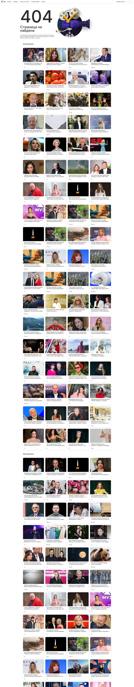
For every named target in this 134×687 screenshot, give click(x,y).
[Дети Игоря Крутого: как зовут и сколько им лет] (33, 103)
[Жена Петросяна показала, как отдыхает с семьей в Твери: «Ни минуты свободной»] (78, 372)
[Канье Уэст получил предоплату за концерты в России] (33, 528)
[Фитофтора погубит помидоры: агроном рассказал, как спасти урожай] (55, 80)
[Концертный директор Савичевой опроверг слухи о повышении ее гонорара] (78, 260)
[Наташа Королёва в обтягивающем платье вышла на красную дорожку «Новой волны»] (100, 557)
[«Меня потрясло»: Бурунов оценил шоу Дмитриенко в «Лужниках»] (55, 394)
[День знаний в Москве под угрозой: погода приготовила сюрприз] (78, 625)
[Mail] (2, 1)
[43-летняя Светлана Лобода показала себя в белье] (33, 148)
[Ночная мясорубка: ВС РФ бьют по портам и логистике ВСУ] (78, 215)
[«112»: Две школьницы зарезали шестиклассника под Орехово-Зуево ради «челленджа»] (78, 557)
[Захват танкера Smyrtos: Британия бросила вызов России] (33, 669)
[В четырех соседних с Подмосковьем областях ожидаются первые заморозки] (78, 103)
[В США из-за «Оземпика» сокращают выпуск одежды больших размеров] (55, 625)
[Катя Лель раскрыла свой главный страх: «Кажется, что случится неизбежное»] (78, 439)
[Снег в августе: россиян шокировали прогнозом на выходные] (100, 260)
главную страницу (35, 38)
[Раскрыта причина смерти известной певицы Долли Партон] (100, 148)
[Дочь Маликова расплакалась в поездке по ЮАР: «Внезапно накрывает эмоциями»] (78, 237)
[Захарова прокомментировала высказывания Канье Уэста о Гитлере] (55, 506)
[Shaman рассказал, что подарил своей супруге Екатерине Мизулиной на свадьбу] (100, 80)
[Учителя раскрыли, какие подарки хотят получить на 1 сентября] (33, 461)
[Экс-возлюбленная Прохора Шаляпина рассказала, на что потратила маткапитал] (100, 580)
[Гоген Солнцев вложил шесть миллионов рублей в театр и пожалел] (78, 148)
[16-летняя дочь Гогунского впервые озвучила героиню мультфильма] (100, 372)
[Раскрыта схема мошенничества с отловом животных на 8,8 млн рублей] (100, 602)
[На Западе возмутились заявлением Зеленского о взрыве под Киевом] (55, 602)
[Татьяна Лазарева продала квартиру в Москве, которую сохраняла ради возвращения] (55, 148)
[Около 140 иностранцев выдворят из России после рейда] (33, 304)
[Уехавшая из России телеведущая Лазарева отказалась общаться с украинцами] (100, 349)
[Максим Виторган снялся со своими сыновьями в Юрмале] (33, 372)
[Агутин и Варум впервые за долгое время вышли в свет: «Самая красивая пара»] (55, 372)
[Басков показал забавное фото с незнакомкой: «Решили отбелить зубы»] (78, 416)
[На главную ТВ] (4, 1)
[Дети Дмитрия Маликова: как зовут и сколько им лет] (55, 103)
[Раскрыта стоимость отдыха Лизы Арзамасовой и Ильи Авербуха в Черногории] (55, 215)
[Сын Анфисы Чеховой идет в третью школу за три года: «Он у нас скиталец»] (55, 192)
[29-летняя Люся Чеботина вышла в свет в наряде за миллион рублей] (33, 215)
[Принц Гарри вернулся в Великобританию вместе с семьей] (100, 506)
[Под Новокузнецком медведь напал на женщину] (100, 647)
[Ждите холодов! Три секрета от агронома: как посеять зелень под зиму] (100, 528)
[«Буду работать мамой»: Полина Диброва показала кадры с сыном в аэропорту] (55, 58)
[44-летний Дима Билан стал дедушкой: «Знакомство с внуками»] (33, 80)
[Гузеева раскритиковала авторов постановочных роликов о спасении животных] (100, 484)
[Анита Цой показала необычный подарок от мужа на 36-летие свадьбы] (100, 170)
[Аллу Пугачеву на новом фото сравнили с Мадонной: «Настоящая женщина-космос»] (78, 304)
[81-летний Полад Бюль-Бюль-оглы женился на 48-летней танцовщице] (33, 602)
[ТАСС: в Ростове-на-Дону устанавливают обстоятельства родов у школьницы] (78, 58)
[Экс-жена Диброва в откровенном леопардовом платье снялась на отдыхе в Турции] (78, 528)
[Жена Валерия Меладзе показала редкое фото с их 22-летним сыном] (33, 282)
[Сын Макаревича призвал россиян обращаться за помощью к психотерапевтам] (55, 580)
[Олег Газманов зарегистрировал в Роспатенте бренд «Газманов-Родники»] (33, 416)
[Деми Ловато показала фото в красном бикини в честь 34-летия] (33, 439)
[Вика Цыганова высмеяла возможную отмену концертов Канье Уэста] (100, 125)
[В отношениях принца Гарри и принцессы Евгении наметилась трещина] (33, 647)
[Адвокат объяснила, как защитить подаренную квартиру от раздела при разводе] (100, 439)
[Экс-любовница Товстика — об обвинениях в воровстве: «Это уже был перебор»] (33, 349)
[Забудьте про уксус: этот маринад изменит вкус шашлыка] (33, 394)
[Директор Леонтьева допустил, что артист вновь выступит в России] (55, 528)
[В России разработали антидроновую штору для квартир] (55, 125)
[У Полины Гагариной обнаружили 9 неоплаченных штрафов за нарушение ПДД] (33, 484)
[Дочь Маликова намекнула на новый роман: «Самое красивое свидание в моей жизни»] (100, 304)
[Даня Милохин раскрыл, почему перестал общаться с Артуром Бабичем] (78, 125)
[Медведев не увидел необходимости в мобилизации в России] (100, 58)
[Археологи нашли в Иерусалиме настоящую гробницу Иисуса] (78, 484)
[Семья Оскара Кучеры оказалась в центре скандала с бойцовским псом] (55, 557)
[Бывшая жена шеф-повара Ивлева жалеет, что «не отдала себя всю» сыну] (55, 170)
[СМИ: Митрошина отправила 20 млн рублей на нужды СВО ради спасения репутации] (100, 192)
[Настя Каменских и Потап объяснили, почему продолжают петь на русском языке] (55, 439)
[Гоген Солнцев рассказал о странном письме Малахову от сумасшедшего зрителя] (100, 103)
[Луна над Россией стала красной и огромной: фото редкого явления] (78, 647)
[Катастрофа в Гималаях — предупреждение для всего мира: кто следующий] (33, 580)
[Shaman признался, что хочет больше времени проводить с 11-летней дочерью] (78, 80)
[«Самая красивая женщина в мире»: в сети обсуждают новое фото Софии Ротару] (55, 349)
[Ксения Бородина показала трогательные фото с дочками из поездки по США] (55, 416)
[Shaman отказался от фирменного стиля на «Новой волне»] (33, 625)
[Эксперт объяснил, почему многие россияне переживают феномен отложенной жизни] (100, 215)
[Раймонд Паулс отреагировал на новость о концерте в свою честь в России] (33, 125)
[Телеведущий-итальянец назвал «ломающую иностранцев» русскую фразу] (55, 484)
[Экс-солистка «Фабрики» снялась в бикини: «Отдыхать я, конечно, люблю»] (100, 327)
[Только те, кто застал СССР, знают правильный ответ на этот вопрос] (100, 669)
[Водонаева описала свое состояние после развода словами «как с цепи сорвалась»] (78, 394)
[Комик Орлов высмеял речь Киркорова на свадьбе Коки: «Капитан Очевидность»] (78, 669)
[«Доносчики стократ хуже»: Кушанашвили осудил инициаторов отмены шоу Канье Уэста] (78, 602)
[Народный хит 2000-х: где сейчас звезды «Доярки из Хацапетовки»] (33, 506)
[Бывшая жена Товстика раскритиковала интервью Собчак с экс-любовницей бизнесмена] (33, 170)
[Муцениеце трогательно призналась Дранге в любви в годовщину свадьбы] (55, 647)
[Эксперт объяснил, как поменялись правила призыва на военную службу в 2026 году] (100, 461)
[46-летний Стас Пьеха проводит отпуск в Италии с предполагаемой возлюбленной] (55, 304)
